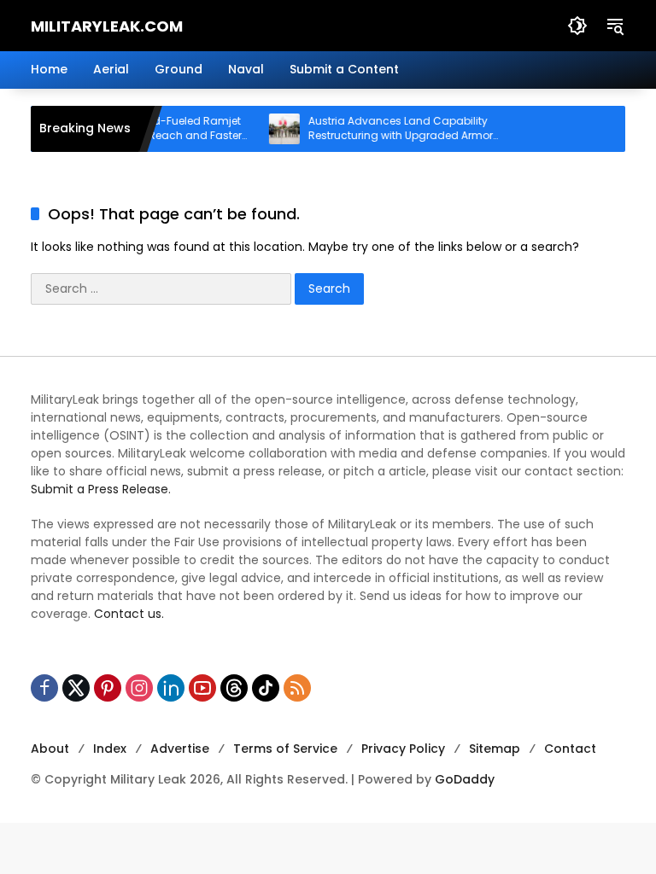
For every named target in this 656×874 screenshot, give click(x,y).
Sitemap (494, 748)
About (50, 748)
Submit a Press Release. (101, 489)
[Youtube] (202, 688)
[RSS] (297, 688)
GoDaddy (465, 779)
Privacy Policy (403, 748)
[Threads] (234, 688)
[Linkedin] (170, 688)
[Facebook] (44, 688)
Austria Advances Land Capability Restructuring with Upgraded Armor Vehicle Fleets (393, 128)
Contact (570, 748)
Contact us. (129, 613)
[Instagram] (139, 688)
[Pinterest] (107, 688)
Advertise (179, 748)
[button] (577, 25)
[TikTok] (265, 688)
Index (109, 748)
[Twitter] (76, 688)
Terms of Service (285, 748)
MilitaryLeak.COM (107, 26)
